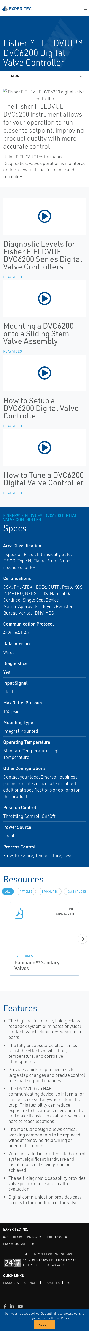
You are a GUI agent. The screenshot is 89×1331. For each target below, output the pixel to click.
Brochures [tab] (50, 891)
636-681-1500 (24, 1244)
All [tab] (7, 891)
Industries (51, 1282)
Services (30, 1282)
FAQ (67, 1282)
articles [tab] (26, 891)
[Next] (82, 939)
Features (15, 76)
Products (11, 1282)
